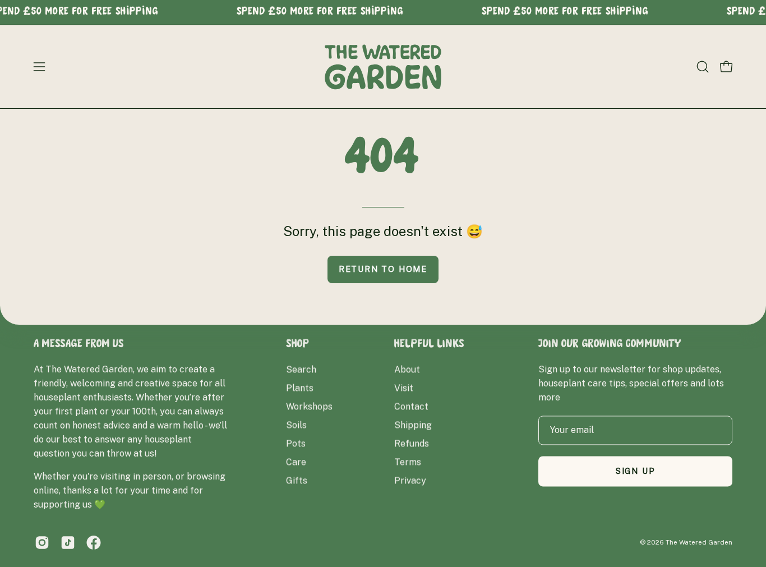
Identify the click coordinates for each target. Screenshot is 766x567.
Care (296, 462)
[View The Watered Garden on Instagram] (42, 542)
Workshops (309, 406)
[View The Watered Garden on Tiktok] (67, 542)
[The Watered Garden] (383, 67)
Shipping (413, 425)
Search (301, 369)
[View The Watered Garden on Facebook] (93, 542)
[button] (702, 67)
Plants (299, 387)
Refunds (411, 443)
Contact (411, 406)
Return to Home (383, 269)
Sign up (636, 471)
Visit (403, 387)
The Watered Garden (699, 542)
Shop (298, 345)
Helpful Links (429, 345)
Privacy (410, 480)
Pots (296, 443)
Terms (407, 462)
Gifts (296, 480)
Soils (296, 425)
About (407, 369)
